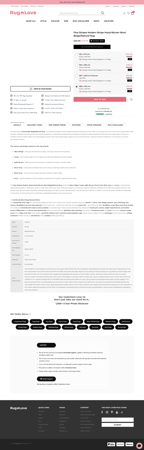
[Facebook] (102, 412)
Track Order (15, 6)
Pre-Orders (24, 6)
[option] (14, 40)
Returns (33, 6)
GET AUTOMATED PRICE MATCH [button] (92, 47)
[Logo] (23, 13)
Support (123, 6)
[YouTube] (117, 412)
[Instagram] (107, 412)
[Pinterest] (112, 412)
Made (25, 443)
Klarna (108, 6)
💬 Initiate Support (46, 379)
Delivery (40, 6)
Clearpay (115, 6)
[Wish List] (131, 99)
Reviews (131, 6)
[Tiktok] (122, 412)
